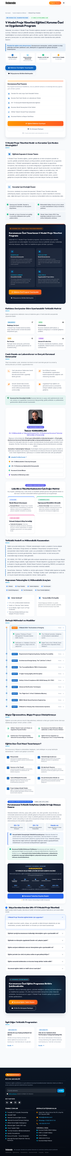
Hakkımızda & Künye (44, 1138)
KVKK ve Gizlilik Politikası (45, 1132)
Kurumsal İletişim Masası (45, 1140)
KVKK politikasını (13, 1093)
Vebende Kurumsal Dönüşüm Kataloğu (18, 1120)
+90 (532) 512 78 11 (44, 1123)
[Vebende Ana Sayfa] (10, 3)
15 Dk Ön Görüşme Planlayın (23, 1008)
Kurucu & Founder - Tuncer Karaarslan (18, 1136)
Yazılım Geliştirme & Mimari (19, 13)
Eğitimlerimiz (16, 1152)
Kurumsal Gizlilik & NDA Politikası (47, 1130)
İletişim (46, 1152)
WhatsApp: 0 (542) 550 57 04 (47, 1120)
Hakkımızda (8, 1152)
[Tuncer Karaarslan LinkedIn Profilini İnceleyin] (35, 416)
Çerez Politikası (43, 1135)
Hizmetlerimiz (24, 1152)
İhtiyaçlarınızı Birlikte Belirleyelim (21, 73)
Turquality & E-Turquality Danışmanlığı (17, 1112)
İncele (9, 1045)
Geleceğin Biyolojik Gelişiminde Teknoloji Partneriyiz (18, 1139)
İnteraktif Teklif (12, 1115)
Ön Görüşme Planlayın (36, 129)
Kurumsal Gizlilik (33, 1152)
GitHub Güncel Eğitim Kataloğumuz (16, 1123)
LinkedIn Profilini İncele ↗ (19, 457)
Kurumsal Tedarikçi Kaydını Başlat (36, 896)
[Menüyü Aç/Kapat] (64, 3)
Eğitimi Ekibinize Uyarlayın (36, 123)
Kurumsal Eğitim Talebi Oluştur (24, 1002)
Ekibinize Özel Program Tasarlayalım (26, 292)
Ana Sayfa (8, 13)
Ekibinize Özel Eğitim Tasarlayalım (21, 68)
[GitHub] (15, 1102)
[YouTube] (11, 1102)
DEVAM (61, 1090)
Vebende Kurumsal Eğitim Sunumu (16, 1117)
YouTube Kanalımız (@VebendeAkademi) (19, 1130)
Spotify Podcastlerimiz (13, 1133)
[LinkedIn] (7, 1102)
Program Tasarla (55, 3)
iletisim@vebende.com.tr (45, 1117)
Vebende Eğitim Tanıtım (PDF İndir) (16, 1125)
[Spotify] (19, 1102)
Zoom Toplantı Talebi (13, 1128)
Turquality (41, 1152)
